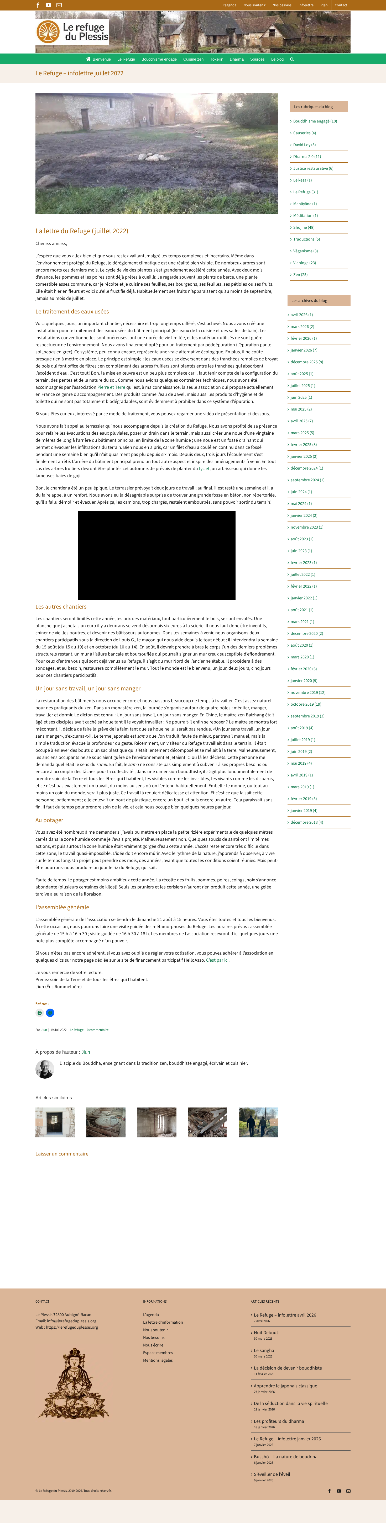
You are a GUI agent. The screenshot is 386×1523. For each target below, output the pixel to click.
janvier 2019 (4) (304, 810)
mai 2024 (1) (301, 504)
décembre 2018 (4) (307, 822)
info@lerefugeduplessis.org (71, 1321)
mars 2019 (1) (302, 787)
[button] (292, 59)
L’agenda (151, 1315)
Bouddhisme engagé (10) (315, 121)
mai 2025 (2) (301, 409)
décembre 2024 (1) (307, 468)
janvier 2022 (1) (304, 598)
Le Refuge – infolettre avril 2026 (285, 1315)
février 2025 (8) (304, 445)
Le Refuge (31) (305, 192)
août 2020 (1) (302, 645)
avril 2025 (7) (302, 421)
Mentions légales (158, 1360)
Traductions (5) (306, 239)
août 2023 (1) (302, 539)
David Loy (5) (304, 145)
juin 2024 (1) (301, 492)
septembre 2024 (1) (308, 480)
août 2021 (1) (302, 610)
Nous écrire (153, 1345)
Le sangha (264, 1350)
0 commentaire (97, 1029)
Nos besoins (154, 1337)
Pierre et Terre (111, 387)
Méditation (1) (305, 216)
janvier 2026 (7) (304, 350)
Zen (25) (300, 275)
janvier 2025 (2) (304, 456)
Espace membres (158, 1353)
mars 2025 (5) (302, 433)
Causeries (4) (304, 133)
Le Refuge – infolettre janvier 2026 (287, 1439)
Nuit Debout (266, 1332)
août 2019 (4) (302, 728)
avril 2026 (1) (302, 315)
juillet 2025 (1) (303, 385)
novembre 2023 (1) (307, 527)
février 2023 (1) (304, 563)
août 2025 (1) (302, 374)
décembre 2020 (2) (307, 633)
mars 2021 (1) (302, 622)
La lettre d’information (163, 1322)
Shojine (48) (304, 227)
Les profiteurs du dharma (279, 1421)
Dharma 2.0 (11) (307, 156)
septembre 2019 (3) (308, 716)
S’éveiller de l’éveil (272, 1474)
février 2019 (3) (304, 799)
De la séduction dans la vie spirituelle (291, 1403)
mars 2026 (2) (302, 326)
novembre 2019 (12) (308, 692)
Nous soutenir (155, 1330)
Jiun (44, 1029)
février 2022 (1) (304, 586)
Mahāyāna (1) (305, 204)
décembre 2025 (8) (307, 362)
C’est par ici (217, 960)
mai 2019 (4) (301, 763)
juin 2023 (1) (301, 551)
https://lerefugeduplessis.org (72, 1327)
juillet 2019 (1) (303, 740)
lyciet (204, 468)
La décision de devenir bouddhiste (288, 1368)
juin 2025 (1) (301, 397)
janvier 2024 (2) (304, 515)
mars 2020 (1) (302, 657)
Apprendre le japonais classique (285, 1386)
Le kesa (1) (302, 180)
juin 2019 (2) (301, 751)
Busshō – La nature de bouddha (285, 1456)
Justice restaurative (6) (313, 168)
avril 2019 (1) (302, 775)
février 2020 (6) (304, 669)
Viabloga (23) (304, 263)
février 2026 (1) (304, 338)
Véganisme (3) (305, 251)
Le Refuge (77, 1029)
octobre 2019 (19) (306, 704)
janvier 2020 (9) (304, 681)
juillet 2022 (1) (303, 574)
